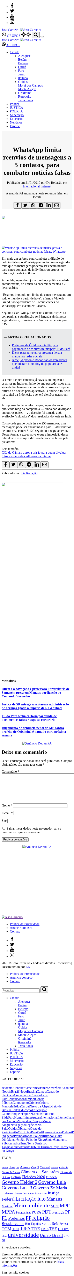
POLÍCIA (16, 111)
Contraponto (21, 1102)
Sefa (55, 1224)
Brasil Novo (19, 1091)
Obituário (24, 1128)
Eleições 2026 (33, 1176)
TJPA (25, 1228)
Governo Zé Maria (50, 1187)
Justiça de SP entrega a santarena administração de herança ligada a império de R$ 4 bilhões (35, 706)
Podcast (67, 1132)
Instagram (28, 1193)
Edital (15, 1110)
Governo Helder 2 (19, 1182)
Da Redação (29, 473)
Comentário (10, 771)
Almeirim (30, 1088)
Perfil (40, 1132)
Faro (21, 70)
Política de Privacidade (24, 924)
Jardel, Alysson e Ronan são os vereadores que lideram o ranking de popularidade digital (39, 363)
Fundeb (51, 1177)
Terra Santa (25, 100)
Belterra (23, 63)
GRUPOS (13, 35)
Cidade (14, 52)
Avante (25, 1167)
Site (4, 820)
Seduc (46, 1223)
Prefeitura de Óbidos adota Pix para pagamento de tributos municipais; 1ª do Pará (41, 347)
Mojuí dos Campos (30, 85)
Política (15, 104)
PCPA (36, 1212)
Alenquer (24, 56)
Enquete (16, 1113)
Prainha (19, 1136)
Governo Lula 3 (17, 1187)
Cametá (42, 1091)
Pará (34, 1132)
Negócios (16, 122)
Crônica (34, 1102)
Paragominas (23, 1212)
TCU (15, 1229)
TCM (7, 1228)
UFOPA (63, 1229)
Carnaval (45, 1167)
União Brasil (51, 1235)
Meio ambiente (31, 1205)
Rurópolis (24, 96)
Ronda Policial (33, 1136)
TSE (53, 1228)
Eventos (37, 1113)
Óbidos (23, 81)
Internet (46, 186)
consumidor (27, 1099)
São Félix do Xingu (33, 1139)
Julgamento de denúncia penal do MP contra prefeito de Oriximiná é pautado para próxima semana (34, 731)
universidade (23, 1234)
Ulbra (4, 1236)
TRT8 (45, 1229)
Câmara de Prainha (11, 1172)
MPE (55, 1206)
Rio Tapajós (33, 1223)
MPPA (8, 1212)
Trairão (16, 1147)
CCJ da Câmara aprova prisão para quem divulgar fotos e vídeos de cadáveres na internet (34, 454)
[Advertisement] (37, 638)
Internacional (31, 186)
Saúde (50, 1139)
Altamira (42, 1088)
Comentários (22, 1095)
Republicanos (13, 1223)
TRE (35, 1228)
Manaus (54, 1199)
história (7, 1193)
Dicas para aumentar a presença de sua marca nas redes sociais (37, 354)
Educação (16, 118)
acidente (7, 1088)
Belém (22, 59)
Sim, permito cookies (15, 1272)
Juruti (21, 74)
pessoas (49, 1132)
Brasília (32, 1091)
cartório (54, 1167)
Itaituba (23, 78)
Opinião (12, 1132)
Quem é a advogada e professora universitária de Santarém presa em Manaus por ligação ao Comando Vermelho (35, 692)
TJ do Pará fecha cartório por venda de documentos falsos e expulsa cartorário (29, 717)
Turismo (45, 1147)
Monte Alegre (27, 89)
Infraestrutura (32, 1117)
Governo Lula (52, 1182)
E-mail (7, 813)
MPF (64, 1205)
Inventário (41, 1193)
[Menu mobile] (42, 36)
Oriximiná (24, 93)
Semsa (63, 1223)
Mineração (17, 115)
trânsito (25, 1147)
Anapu (14, 1167)
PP (28, 1218)
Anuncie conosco (21, 927)
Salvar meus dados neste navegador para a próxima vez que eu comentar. (31, 830)
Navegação (17, 1125)
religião (41, 1218)
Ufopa (55, 1147)
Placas (58, 1132)
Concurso (13, 1099)
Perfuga (58, 1212)
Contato (15, 931)
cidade (10, 1095)
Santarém (14, 1139)
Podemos (16, 1218)
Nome (7, 805)
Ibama (18, 1193)
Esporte (15, 126)
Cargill (35, 1167)
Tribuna (35, 1147)
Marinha (7, 1206)
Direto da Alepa (39, 1106)
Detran (16, 1177)
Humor (18, 1117)
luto (41, 1199)
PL (4, 1218)
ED (28, 967)
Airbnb (5, 1167)
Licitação (26, 1199)
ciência (63, 1167)
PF (68, 1212)
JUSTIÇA (16, 107)
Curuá (22, 67)
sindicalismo (19, 1143)
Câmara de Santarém (40, 1171)
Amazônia (54, 1088)
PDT (46, 1212)
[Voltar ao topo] (3, 1243)
